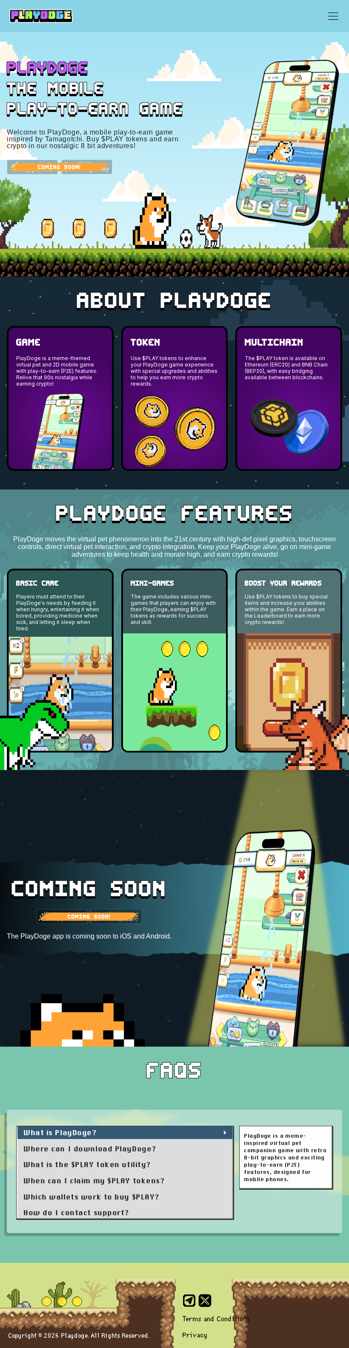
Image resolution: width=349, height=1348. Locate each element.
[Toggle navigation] (333, 16)
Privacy (195, 1336)
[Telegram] (189, 1301)
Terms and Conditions (216, 1319)
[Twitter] (205, 1301)
